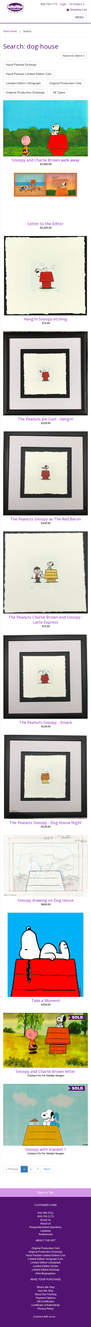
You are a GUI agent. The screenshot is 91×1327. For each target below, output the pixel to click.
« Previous (12, 1169)
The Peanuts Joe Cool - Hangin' (45, 418)
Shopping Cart (78, 9)
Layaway (45, 1230)
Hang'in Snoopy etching (45, 318)
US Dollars (75, 4)
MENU (79, 17)
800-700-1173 (45, 1216)
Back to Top (45, 1192)
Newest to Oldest (73, 55)
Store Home (10, 31)
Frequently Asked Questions (45, 1227)
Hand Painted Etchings (21, 64)
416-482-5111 (45, 1212)
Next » (47, 1169)
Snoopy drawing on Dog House (46, 900)
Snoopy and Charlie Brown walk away (45, 160)
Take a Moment (45, 1000)
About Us (45, 1223)
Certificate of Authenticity (46, 1305)
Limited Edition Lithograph (23, 83)
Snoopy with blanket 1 (45, 1149)
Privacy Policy (45, 1308)
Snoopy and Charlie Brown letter (45, 1071)
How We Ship (45, 1290)
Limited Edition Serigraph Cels (45, 1259)
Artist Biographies (45, 1273)
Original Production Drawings (25, 92)
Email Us (45, 1220)
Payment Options (45, 1297)
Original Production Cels (65, 83)
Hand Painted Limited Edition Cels (28, 74)
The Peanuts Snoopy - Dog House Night (46, 822)
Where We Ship (46, 1287)
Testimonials (45, 1234)
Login (63, 4)
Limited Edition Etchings (45, 1269)
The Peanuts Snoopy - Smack (45, 722)
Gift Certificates (45, 1301)
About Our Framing (46, 1294)
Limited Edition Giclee (45, 1266)
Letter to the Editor (45, 223)
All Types (59, 92)
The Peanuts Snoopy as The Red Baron (45, 518)
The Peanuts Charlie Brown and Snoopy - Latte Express (45, 620)
